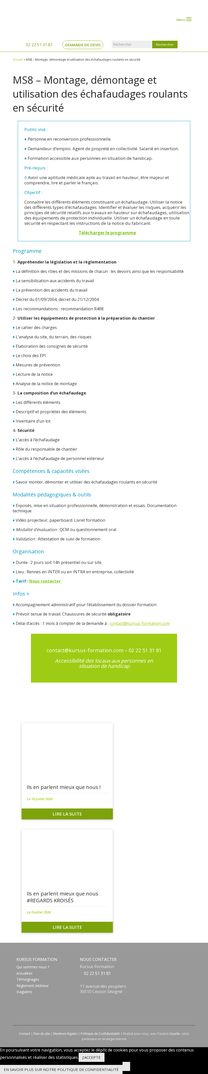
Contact (24, 1034)
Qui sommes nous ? (32, 967)
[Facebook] (81, 998)
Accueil (18, 59)
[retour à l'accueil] (33, 19)
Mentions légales (65, 1034)
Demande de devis (82, 44)
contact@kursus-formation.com (140, 623)
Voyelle (174, 1034)
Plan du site (41, 1034)
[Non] (126, 1066)
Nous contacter (45, 581)
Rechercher (122, 44)
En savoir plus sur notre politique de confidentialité (61, 1069)
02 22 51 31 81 (39, 45)
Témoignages (27, 979)
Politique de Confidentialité (100, 1034)
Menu (181, 19)
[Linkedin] (81, 1004)
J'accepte (91, 1057)
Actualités (24, 973)
